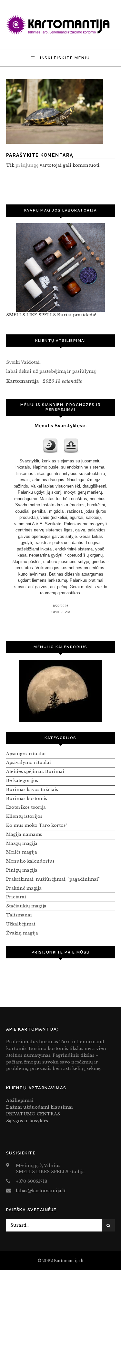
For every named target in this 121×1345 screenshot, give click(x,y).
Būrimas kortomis (26, 798)
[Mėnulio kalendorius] (60, 691)
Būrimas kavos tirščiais (32, 789)
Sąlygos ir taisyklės (27, 1120)
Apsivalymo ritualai (28, 762)
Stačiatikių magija (26, 906)
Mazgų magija (21, 843)
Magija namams (24, 834)
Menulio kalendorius (30, 861)
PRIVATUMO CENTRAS (33, 1114)
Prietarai (16, 897)
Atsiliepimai (20, 1100)
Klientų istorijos (24, 816)
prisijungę (26, 165)
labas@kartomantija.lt (41, 1190)
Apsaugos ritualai (26, 754)
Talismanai (19, 915)
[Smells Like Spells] (60, 267)
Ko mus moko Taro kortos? (36, 825)
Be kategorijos (22, 780)
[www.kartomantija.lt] (60, 33)
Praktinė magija (24, 888)
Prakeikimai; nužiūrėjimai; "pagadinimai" (53, 879)
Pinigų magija (21, 870)
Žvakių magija (22, 933)
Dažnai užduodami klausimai (39, 1107)
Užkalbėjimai (20, 924)
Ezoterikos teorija (26, 807)
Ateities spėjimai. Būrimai (35, 771)
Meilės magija (21, 852)
